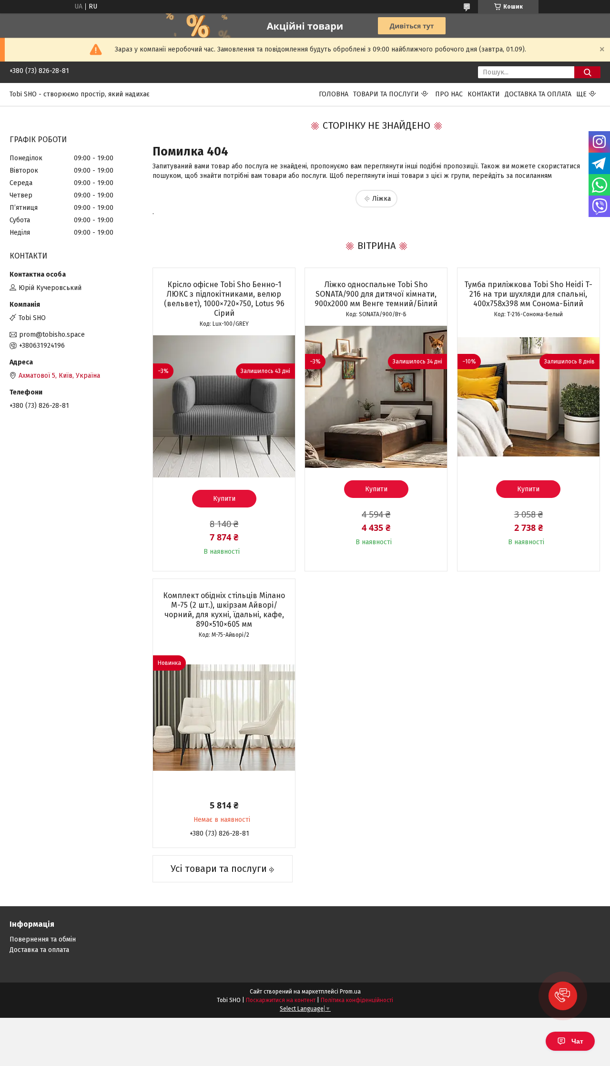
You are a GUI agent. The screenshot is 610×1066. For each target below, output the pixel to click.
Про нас (449, 94)
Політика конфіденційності (357, 1000)
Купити (224, 499)
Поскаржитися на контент (280, 1000)
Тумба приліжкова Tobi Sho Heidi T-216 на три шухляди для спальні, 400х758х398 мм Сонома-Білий (528, 294)
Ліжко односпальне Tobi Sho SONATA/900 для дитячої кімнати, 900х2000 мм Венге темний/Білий (376, 294)
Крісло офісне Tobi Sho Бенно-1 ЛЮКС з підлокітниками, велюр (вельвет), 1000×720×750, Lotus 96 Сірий (224, 299)
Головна (333, 94)
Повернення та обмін (43, 939)
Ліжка (381, 199)
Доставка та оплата (538, 94)
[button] (563, 996)
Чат (577, 1041)
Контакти (484, 94)
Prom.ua (350, 991)
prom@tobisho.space (52, 335)
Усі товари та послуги (219, 868)
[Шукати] (587, 72)
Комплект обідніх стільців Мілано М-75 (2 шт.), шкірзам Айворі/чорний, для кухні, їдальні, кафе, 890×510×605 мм (224, 610)
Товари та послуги (386, 94)
